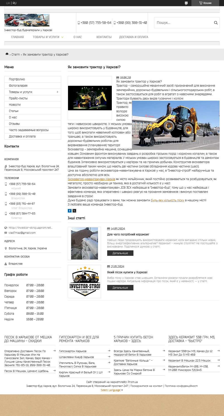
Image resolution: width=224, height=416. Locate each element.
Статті (16, 54)
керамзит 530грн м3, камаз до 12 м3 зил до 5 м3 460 (190, 352)
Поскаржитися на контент (146, 385)
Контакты (104, 37)
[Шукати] (216, 22)
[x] (74, 211)
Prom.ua (133, 382)
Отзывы (14, 123)
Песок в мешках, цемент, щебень (26, 371)
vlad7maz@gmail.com (22, 232)
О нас (78, 37)
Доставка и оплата (133, 37)
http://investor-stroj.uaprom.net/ (30, 227)
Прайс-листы (18, 98)
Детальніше (120, 253)
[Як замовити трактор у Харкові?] (90, 98)
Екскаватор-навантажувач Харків (91, 179)
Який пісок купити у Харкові (127, 272)
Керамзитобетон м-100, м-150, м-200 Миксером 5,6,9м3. (188, 368)
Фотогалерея (18, 85)
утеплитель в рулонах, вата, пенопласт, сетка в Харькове (77, 364)
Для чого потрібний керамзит (128, 234)
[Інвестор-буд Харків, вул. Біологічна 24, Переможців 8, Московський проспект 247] (26, 20)
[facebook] (70, 211)
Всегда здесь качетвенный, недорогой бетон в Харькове (132, 352)
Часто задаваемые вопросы (29, 130)
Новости (15, 104)
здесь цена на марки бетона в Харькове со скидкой (134, 371)
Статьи (13, 111)
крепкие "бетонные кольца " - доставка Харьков (133, 362)
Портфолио (17, 79)
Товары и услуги (46, 37)
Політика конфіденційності (181, 385)
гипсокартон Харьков (72, 351)
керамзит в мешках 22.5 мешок (189, 360)
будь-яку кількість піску (167, 200)
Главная (17, 37)
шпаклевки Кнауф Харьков (76, 357)
